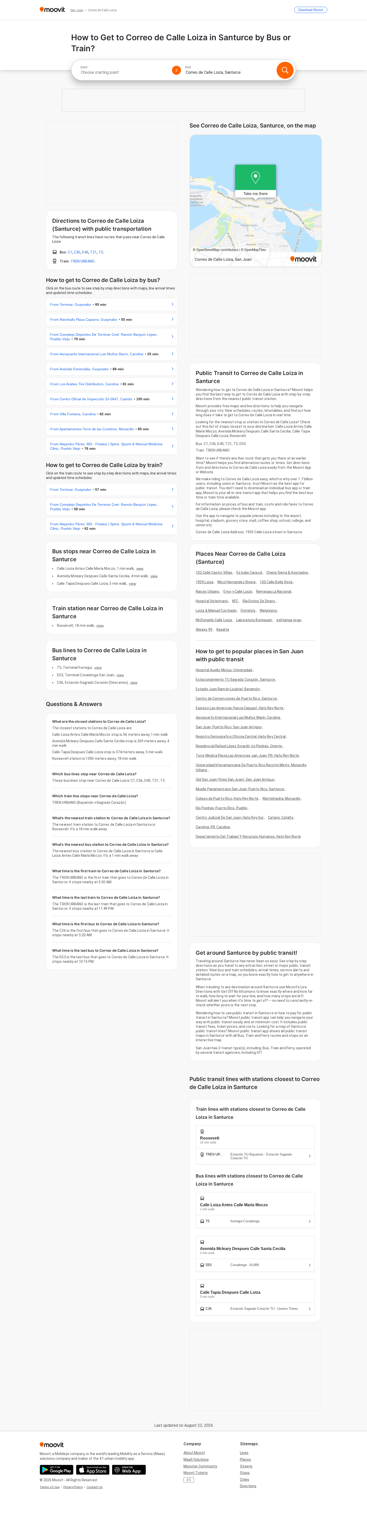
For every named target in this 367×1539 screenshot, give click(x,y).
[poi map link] (255, 201)
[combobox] (124, 72)
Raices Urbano (207, 592)
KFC (235, 601)
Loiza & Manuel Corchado (216, 610)
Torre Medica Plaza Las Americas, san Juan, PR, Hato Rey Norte (247, 756)
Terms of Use (49, 1487)
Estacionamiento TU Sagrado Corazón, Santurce (235, 680)
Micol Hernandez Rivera (236, 582)
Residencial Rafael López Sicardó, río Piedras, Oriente (239, 746)
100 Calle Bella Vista (276, 582)
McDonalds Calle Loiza (214, 620)
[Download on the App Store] (93, 1470)
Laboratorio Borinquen (254, 620)
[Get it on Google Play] (56, 1470)
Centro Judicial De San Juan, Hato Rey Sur (230, 818)
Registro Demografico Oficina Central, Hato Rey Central (241, 736)
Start (83, 67)
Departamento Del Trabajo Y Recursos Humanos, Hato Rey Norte (248, 836)
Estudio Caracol (249, 572)
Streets (246, 1466)
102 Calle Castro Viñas (214, 572)
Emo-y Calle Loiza (237, 592)
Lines (244, 1453)
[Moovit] (52, 10)
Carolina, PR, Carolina (213, 827)
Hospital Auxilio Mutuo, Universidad (224, 670)
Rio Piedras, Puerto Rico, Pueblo (221, 808)
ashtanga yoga (288, 620)
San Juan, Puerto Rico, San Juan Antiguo (229, 727)
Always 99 (204, 630)
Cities (244, 1480)
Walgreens (268, 610)
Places (245, 1460)
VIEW (139, 568)
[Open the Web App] (129, 1470)
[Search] (285, 70)
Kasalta (222, 630)
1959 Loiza (204, 582)
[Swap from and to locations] (176, 70)
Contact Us (95, 1487)
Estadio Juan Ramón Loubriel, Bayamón (228, 689)
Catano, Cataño (280, 818)
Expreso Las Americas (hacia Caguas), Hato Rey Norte (239, 708)
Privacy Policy (73, 1487)
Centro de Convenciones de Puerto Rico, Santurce (236, 698)
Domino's (248, 610)
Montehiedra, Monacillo (281, 798)
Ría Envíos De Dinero (259, 601)
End (188, 67)
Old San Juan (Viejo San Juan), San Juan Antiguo (235, 780)
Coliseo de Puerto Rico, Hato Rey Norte (227, 798)
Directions (248, 1486)
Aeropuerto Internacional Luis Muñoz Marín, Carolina (238, 718)
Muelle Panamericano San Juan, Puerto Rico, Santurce (240, 789)
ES (189, 1480)
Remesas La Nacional (273, 592)
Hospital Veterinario (212, 601)
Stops (245, 1473)
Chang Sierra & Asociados (287, 572)
